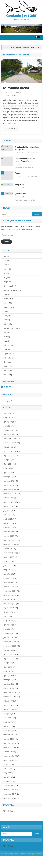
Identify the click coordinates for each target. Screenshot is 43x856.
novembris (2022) (9, 544)
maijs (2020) (8, 671)
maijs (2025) (8, 417)
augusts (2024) (8, 455)
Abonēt (6, 242)
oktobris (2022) (9, 548)
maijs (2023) (8, 519)
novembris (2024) (9, 443)
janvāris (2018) (8, 790)
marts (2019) (8, 730)
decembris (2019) (9, 692)
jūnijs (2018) (7, 768)
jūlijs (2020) (7, 663)
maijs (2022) (8, 570)
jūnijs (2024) (7, 464)
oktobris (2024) (9, 447)
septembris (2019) (10, 705)
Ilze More (19, 92)
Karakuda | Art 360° (21, 15)
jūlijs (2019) (7, 713)
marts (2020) (8, 680)
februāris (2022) (9, 582)
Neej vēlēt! (19, 185)
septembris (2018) (10, 756)
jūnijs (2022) (7, 565)
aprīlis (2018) (8, 777)
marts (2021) (8, 629)
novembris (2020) (9, 646)
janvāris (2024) (8, 485)
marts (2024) (8, 477)
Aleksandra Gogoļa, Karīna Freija (25, 200)
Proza (5, 341)
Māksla (6, 332)
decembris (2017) (9, 794)
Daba (5, 269)
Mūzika (6, 337)
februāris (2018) (9, 785)
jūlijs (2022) (7, 561)
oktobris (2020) (9, 650)
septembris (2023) (10, 502)
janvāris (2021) (8, 637)
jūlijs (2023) (7, 510)
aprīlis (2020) (8, 675)
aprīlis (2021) (8, 625)
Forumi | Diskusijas (10, 290)
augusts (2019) (8, 709)
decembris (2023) (9, 489)
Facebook (8, 395)
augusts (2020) (8, 658)
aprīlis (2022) (8, 574)
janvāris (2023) (8, 536)
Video (5, 375)
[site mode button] (37, 37)
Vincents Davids (33, 176)
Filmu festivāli (8, 286)
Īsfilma (5, 303)
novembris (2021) (9, 595)
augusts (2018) (8, 760)
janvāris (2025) (8, 434)
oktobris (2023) (9, 498)
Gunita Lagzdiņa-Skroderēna (24, 167)
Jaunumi (6, 307)
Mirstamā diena (16, 88)
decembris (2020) (9, 642)
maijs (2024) (8, 468)
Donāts (18, 173)
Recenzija (7, 349)
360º (5, 256)
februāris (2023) (9, 532)
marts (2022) (8, 578)
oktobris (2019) (9, 701)
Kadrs (5, 311)
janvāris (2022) (8, 587)
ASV (4, 260)
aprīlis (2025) (8, 422)
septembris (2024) (10, 451)
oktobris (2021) (9, 599)
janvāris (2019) (8, 739)
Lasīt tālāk (11, 129)
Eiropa (5, 282)
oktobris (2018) (9, 752)
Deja (5, 273)
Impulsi (6, 294)
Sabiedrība (7, 358)
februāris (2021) (9, 633)
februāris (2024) (9, 481)
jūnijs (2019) (7, 718)
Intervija (6, 299)
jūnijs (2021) (7, 616)
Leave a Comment (11, 95)
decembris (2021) (9, 591)
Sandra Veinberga (33, 153)
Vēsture (6, 370)
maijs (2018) (8, 773)
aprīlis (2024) (8, 472)
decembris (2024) (9, 438)
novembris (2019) (9, 697)
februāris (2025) (9, 430)
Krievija (6, 315)
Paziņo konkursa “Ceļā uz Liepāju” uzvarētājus (25, 160)
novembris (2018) (9, 747)
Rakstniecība (8, 345)
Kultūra (6, 320)
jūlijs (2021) (7, 612)
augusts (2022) (8, 557)
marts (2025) (8, 426)
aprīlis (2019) (8, 726)
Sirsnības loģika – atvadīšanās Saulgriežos (27, 148)
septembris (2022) (10, 553)
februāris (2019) (9, 735)
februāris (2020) (9, 684)
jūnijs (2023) (7, 515)
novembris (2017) (9, 798)
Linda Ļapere (32, 188)
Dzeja (5, 277)
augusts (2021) (8, 608)
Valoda (5, 366)
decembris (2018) (9, 743)
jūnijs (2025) (7, 413)
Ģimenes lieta (20, 194)
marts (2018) (8, 781)
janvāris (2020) (8, 688)
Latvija (5, 324)
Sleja (5, 362)
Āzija (5, 265)
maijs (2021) (8, 620)
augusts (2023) (8, 506)
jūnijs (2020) (7, 667)
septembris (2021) (10, 603)
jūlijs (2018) (7, 764)
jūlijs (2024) (7, 460)
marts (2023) (8, 527)
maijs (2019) (8, 722)
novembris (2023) (9, 493)
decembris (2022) (9, 540)
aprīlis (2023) (8, 523)
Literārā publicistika (10, 328)
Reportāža (7, 354)
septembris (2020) (10, 654)
